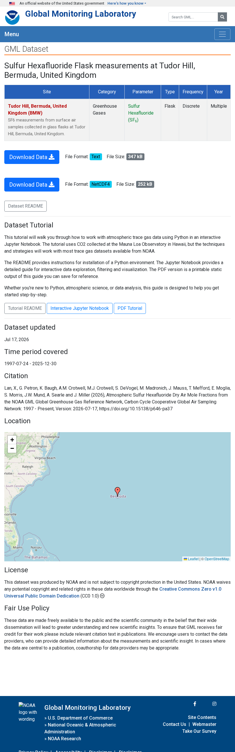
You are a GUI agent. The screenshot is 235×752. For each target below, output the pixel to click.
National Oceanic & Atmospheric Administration (80, 728)
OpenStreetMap (217, 558)
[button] (117, 492)
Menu (12, 34)
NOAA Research (64, 738)
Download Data (29, 157)
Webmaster (204, 724)
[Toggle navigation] (222, 34)
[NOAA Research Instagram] (206, 704)
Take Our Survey (199, 731)
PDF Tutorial (129, 308)
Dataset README (25, 206)
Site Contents (202, 717)
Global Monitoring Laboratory (80, 14)
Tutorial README (25, 308)
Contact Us (174, 724)
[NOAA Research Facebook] (187, 704)
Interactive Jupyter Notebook (79, 308)
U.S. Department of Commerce (80, 718)
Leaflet (193, 558)
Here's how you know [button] (125, 3)
